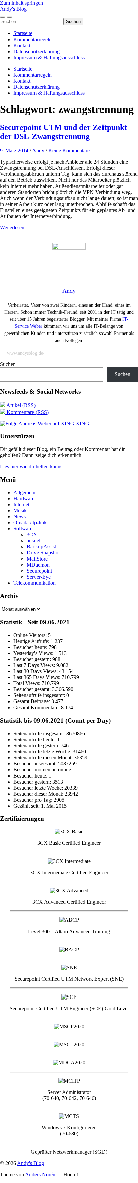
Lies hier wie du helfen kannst (32, 466)
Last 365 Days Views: (37, 677)
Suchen (8, 364)
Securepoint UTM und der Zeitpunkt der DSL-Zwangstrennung (63, 132)
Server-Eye (39, 577)
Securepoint (39, 571)
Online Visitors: (30, 635)
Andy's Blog (13, 9)
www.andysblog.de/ (25, 353)
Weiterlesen (12, 227)
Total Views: (27, 683)
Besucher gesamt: (32, 689)
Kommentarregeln (32, 39)
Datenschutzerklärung (36, 51)
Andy (38, 150)
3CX (32, 534)
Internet (21, 504)
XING (81, 423)
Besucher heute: (31, 647)
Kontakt (21, 45)
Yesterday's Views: (34, 653)
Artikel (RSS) (20, 405)
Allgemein (24, 492)
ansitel (33, 540)
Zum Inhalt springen (21, 3)
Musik (20, 510)
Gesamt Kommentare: (37, 707)
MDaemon (38, 565)
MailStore (37, 559)
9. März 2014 (14, 150)
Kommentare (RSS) (27, 412)
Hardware (23, 498)
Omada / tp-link (30, 522)
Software (22, 528)
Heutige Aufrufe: (32, 641)
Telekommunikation (34, 583)
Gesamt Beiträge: (32, 701)
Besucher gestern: (32, 659)
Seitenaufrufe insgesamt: (39, 695)
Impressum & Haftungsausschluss (49, 57)
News (19, 516)
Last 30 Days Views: (36, 671)
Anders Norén (40, 1174)
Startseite (22, 33)
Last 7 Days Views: (34, 665)
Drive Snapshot (43, 553)
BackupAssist (41, 546)
